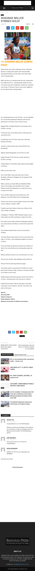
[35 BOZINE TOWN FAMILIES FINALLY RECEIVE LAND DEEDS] (5, 386)
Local (6, 12)
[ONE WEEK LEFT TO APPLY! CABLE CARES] (5, 369)
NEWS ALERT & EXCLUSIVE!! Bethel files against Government (9, 347)
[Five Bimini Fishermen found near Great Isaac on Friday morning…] (5, 404)
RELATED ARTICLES (7, 354)
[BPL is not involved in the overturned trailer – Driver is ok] (5, 361)
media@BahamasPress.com (21, 564)
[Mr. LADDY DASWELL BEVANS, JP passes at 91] (5, 377)
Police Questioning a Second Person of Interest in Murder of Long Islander (26, 347)
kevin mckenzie (12, 448)
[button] (32, 8)
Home (2, 12)
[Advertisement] (17, 3)
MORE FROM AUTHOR (20, 354)
